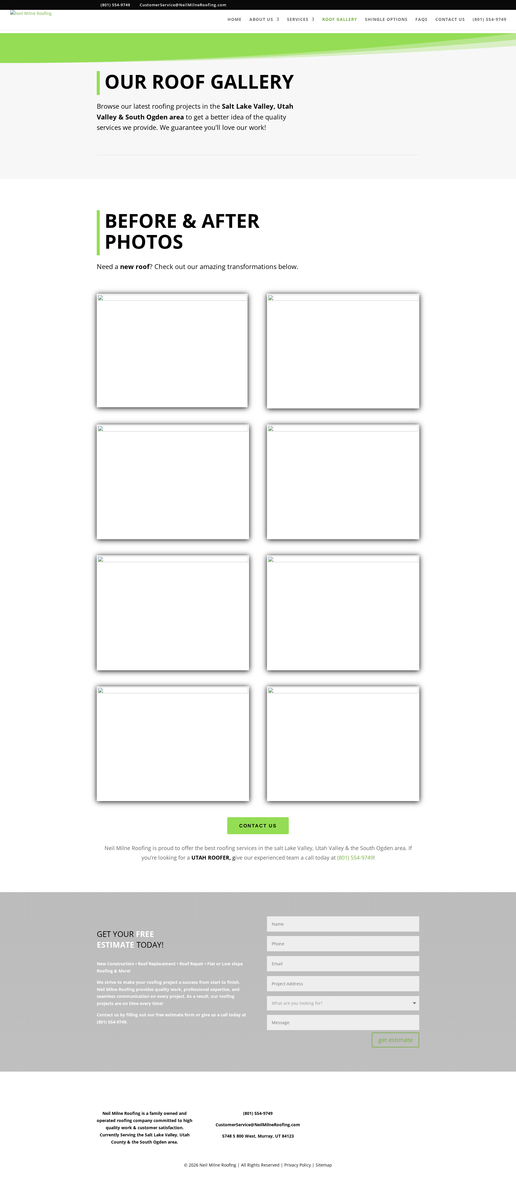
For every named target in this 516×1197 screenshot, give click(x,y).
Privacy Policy (297, 1165)
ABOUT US (261, 19)
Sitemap (324, 1165)
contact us (258, 825)
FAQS (421, 19)
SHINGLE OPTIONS (386, 19)
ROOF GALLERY (339, 19)
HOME (235, 19)
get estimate (395, 1040)
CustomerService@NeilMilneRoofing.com (258, 1124)
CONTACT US (450, 19)
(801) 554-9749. (112, 1022)
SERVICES (297, 19)
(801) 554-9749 (489, 19)
